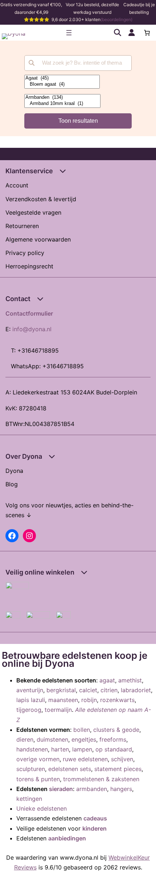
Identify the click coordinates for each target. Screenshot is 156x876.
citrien (109, 690)
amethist (130, 680)
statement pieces (117, 768)
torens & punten (38, 779)
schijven (122, 759)
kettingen (29, 798)
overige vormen (37, 759)
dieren (24, 739)
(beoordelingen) (116, 19)
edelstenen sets (69, 768)
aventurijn (29, 690)
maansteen (63, 699)
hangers (121, 788)
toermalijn (58, 709)
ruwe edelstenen (85, 759)
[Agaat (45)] (62, 78)
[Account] (132, 33)
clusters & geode (116, 729)
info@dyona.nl (32, 329)
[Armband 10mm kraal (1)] (62, 104)
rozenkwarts (117, 699)
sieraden (61, 788)
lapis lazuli (30, 699)
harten (60, 749)
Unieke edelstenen (41, 808)
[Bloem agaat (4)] (62, 84)
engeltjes (83, 739)
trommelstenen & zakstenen (101, 779)
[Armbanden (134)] (62, 97)
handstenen (32, 749)
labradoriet (136, 690)
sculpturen (30, 768)
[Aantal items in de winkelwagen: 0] (147, 32)
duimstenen (52, 739)
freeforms (112, 739)
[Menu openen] (69, 32)
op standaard (113, 749)
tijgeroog (28, 709)
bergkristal (61, 690)
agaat (107, 680)
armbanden (91, 788)
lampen (82, 749)
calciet (88, 690)
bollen (81, 729)
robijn (89, 699)
